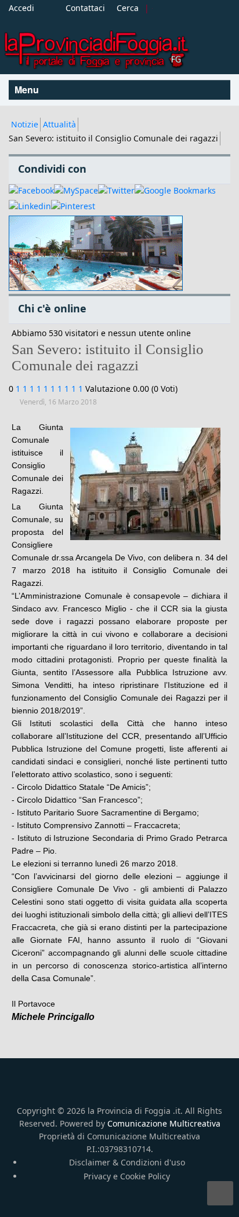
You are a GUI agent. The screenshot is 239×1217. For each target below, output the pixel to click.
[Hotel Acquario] (96, 253)
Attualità (59, 124)
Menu (28, 89)
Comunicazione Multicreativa (163, 1123)
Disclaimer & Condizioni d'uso (127, 1162)
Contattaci (85, 7)
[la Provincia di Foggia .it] (95, 45)
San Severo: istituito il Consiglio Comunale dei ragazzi (108, 357)
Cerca (128, 7)
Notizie (24, 124)
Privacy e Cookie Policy (127, 1176)
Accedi (21, 7)
